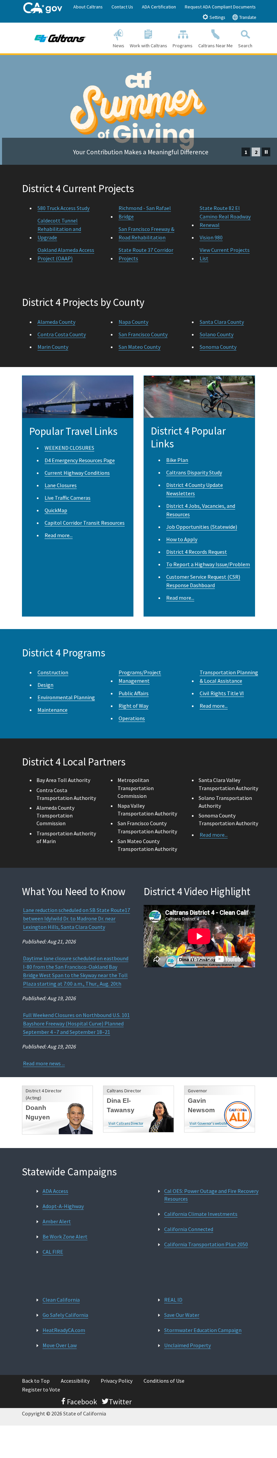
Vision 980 (211, 237)
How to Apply (181, 539)
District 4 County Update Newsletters (194, 489)
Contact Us (122, 7)
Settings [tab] (216, 17)
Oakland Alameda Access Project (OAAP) (65, 254)
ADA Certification (159, 7)
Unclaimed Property (187, 1345)
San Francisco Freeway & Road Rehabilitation (146, 233)
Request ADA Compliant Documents (220, 7)
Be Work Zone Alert (65, 1236)
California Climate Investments (200, 1213)
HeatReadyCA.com (64, 1330)
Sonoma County (218, 346)
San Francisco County (143, 334)
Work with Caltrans (148, 46)
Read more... (59, 535)
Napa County (133, 321)
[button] (246, 152)
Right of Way (133, 705)
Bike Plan (177, 460)
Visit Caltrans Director (125, 1123)
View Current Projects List (225, 254)
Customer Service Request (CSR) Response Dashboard (203, 581)
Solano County (216, 334)
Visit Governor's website (208, 1123)
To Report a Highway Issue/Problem (208, 564)
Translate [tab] (247, 17)
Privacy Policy (116, 1380)
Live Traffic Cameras (68, 497)
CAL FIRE (53, 1251)
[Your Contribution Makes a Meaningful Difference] (138, 59)
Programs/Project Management (140, 676)
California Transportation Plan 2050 (206, 1244)
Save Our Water (181, 1314)
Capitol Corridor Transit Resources (85, 522)
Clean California (61, 1299)
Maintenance (52, 709)
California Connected (188, 1229)
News (118, 46)
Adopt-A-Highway (63, 1206)
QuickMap (56, 510)
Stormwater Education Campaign (203, 1330)
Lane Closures (61, 485)
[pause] (266, 152)
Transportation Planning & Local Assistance (229, 676)
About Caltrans (88, 7)
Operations (132, 718)
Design (45, 684)
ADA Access (55, 1191)
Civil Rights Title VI (222, 693)
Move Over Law (60, 1345)
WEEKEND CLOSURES (69, 447)
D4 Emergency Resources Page (80, 460)
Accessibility (75, 1380)
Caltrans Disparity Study (194, 472)
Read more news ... (44, 1063)
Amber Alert (57, 1221)
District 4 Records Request (196, 551)
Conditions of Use (164, 1380)
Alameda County (56, 321)
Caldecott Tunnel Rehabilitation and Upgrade (59, 229)
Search (245, 46)
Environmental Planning (66, 697)
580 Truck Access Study (63, 208)
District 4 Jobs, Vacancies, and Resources (200, 510)
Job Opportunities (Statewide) (201, 526)
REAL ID (173, 1299)
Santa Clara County (222, 321)
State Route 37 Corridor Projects (146, 254)
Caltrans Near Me (215, 46)
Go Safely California (65, 1314)
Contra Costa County (61, 334)
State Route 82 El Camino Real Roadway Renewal (225, 216)
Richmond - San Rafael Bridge (145, 212)
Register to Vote (41, 1389)
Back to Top (36, 1380)
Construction (52, 672)
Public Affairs (134, 693)
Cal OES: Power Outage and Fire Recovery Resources (211, 1195)
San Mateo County (139, 346)
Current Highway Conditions (77, 472)
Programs (183, 46)
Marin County (52, 346)
